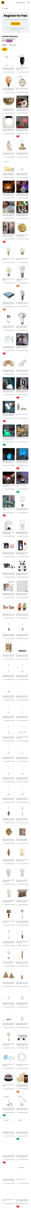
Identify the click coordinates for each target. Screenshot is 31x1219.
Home (6, 8)
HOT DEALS (9, 40)
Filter (4, 49)
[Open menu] (28, 2)
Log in (19, 30)
